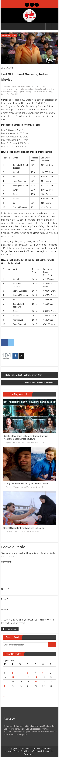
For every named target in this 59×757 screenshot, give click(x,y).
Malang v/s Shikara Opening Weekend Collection (26, 483)
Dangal (15, 92)
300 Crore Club (8, 89)
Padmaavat (41, 92)
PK (47, 92)
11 (13, 677)
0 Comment (40, 87)
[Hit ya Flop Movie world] (4, 26)
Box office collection (9, 35)
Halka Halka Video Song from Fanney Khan (23, 375)
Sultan (3, 94)
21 (36, 682)
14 (36, 677)
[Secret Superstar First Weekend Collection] (29, 508)
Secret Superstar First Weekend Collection (23, 528)
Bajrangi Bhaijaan (21, 89)
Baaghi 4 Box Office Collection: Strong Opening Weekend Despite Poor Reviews (25, 437)
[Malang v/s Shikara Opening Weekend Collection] (29, 463)
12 (20, 677)
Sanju (50, 92)
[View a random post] (55, 26)
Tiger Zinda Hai (12, 94)
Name (5, 589)
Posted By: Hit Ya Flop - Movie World (16, 87)
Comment (6, 562)
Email (4, 599)
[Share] (15, 356)
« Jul (4, 696)
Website (5, 609)
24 (5, 686)
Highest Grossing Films (27, 92)
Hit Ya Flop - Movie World (31, 443)
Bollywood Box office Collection (39, 89)
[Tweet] (21, 356)
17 (5, 682)
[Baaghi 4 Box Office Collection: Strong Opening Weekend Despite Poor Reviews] (29, 416)
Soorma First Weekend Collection (39, 383)
